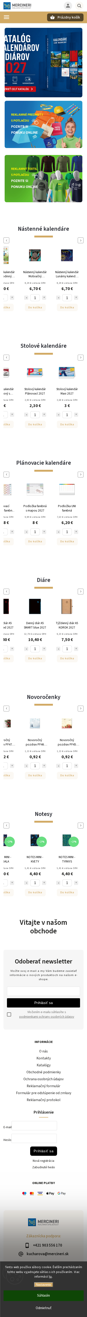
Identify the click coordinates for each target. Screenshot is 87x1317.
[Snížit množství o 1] (26, 298)
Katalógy (44, 1065)
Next (81, 240)
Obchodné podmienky (43, 1072)
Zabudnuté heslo (43, 1167)
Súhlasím (43, 1295)
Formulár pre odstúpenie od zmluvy (43, 1093)
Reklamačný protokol (43, 1099)
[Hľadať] (79, 6)
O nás (43, 1051)
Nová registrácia (43, 1161)
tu (50, 1277)
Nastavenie (43, 1284)
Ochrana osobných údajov (43, 1079)
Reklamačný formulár (43, 1086)
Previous (7, 240)
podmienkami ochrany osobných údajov (46, 1016)
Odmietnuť (44, 1308)
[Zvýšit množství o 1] (12, 298)
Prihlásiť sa (43, 1003)
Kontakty (43, 1058)
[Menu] (6, 17)
